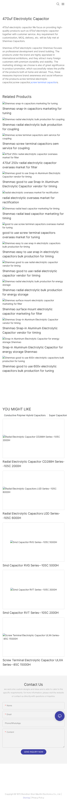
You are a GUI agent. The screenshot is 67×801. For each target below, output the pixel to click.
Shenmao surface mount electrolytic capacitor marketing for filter (27, 311)
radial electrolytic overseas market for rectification (28, 200)
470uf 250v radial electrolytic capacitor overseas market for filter (29, 165)
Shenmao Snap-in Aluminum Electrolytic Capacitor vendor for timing (30, 330)
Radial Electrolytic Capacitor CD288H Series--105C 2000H (33, 464)
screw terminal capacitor (44, 82)
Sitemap (27, 797)
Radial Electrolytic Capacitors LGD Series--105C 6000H (31, 516)
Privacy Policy (38, 797)
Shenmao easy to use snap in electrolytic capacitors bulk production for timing (30, 254)
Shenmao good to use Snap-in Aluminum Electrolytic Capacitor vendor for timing (30, 184)
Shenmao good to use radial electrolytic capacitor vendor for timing (29, 273)
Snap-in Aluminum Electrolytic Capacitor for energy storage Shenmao (32, 349)
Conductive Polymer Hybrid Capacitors (25, 415)
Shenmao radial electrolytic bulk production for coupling (32, 127)
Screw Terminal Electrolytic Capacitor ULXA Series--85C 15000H (33, 662)
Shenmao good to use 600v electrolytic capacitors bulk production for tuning (29, 368)
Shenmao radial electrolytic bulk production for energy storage (32, 292)
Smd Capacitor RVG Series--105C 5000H (31, 565)
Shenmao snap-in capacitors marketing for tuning (32, 111)
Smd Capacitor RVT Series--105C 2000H (31, 612)
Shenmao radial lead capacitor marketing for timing (33, 216)
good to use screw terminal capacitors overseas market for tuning (28, 235)
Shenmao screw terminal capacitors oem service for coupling (30, 146)
